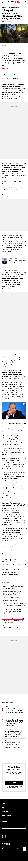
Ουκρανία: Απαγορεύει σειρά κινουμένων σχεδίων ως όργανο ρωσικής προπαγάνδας (12, 599)
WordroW (8, 627)
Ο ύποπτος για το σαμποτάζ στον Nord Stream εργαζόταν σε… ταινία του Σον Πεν (14, 605)
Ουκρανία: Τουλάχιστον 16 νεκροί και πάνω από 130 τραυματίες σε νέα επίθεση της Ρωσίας (14, 586)
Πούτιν (5, 163)
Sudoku (4, 627)
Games (9, 625)
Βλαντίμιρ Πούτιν (13, 572)
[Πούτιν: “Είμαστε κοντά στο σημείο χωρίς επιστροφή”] (4, 261)
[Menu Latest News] (25, 2)
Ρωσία (22, 569)
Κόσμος (4, 7)
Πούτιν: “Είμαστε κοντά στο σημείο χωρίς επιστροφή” (16, 261)
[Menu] (3, 2)
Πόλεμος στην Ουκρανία (13, 7)
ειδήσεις (16, 620)
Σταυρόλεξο (23, 625)
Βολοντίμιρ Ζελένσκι (7, 574)
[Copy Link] (14, 74)
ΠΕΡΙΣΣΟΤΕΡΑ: (6, 582)
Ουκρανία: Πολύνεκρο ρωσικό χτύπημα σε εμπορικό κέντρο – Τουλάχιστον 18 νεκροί (12, 592)
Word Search (16, 627)
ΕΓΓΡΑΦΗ (14, 826)
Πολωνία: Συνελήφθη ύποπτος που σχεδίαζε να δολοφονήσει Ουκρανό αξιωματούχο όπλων (13, 611)
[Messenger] (10, 74)
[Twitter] (6, 74)
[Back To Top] (24, 849)
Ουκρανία (5, 376)
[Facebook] (3, 74)
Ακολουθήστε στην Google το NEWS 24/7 (13, 618)
